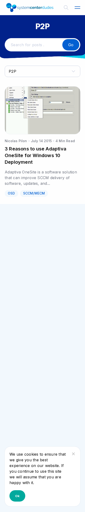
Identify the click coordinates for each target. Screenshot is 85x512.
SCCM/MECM (34, 193)
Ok (17, 496)
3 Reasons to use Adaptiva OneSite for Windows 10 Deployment (35, 155)
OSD (11, 193)
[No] (73, 453)
